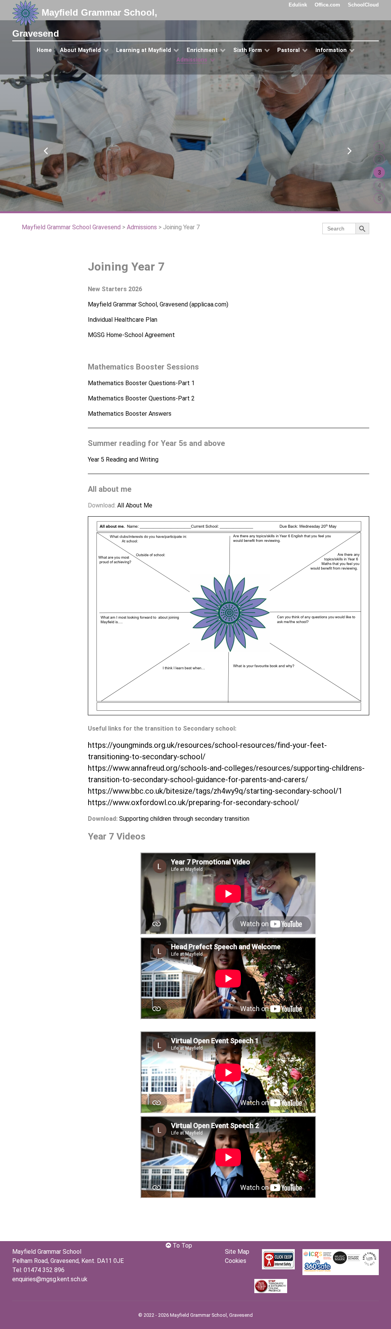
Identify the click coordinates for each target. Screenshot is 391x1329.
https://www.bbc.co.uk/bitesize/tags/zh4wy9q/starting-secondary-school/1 (215, 791)
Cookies (235, 1260)
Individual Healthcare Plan (122, 319)
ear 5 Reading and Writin (123, 459)
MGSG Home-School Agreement (131, 335)
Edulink (298, 5)
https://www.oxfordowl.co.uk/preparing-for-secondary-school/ (193, 802)
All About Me (134, 505)
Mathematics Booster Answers (129, 413)
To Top (181, 1245)
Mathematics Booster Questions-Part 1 (141, 383)
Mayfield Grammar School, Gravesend (84, 23)
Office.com (327, 5)
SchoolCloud (363, 5)
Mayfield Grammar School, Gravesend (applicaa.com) (158, 304)
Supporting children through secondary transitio (182, 818)
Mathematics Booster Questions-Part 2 (141, 398)
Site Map (237, 1251)
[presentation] (43, 147)
